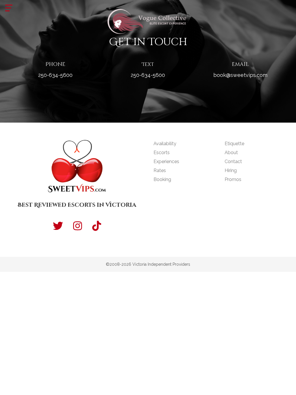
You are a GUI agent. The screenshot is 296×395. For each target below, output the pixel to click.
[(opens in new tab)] (148, 21)
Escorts (161, 152)
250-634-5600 (55, 75)
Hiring (231, 170)
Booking (162, 179)
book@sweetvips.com (240, 75)
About (231, 152)
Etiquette (234, 143)
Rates (159, 170)
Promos (233, 179)
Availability (164, 143)
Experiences (166, 161)
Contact (233, 161)
